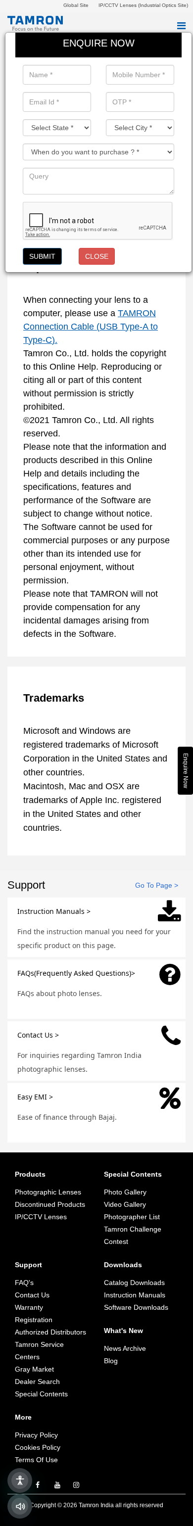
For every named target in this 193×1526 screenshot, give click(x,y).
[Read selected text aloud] (19, 1506)
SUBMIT (42, 256)
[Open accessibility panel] (19, 1480)
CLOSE (96, 256)
